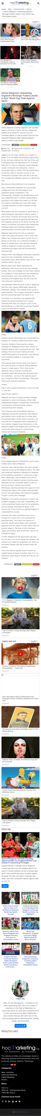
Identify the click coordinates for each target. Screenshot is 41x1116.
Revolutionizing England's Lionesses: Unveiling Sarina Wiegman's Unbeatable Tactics (30, 961)
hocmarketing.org (21, 1112)
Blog (10, 9)
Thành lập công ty (8, 1093)
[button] (12, 1065)
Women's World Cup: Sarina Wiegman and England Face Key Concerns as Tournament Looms (11, 935)
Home (3, 9)
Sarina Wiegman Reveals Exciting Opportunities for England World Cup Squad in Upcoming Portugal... (19, 860)
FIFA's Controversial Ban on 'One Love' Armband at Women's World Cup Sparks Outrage (11, 910)
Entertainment (19, 9)
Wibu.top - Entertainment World (13, 1090)
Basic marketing (7, 1072)
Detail (5, 886)
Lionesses (34, 145)
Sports (29, 9)
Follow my (20, 1026)
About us (4, 1088)
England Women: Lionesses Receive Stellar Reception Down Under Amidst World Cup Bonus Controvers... (10, 962)
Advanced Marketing (9, 1075)
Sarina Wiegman (24, 145)
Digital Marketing (7, 1077)
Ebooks (4, 1080)
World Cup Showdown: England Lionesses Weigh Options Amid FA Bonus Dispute (30, 935)
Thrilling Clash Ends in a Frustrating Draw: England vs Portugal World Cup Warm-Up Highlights (30, 910)
